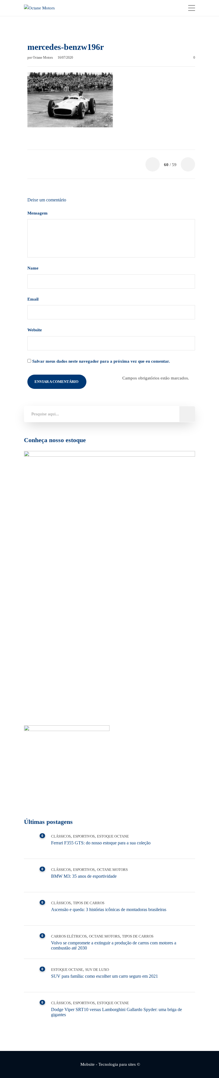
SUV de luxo (97, 969)
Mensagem (38, 213)
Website (34, 330)
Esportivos (84, 836)
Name (33, 268)
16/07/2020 (65, 58)
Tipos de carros (88, 903)
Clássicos (61, 836)
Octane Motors (43, 58)
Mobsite (87, 1064)
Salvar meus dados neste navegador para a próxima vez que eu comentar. (101, 361)
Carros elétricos (69, 936)
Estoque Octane (113, 836)
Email (33, 299)
